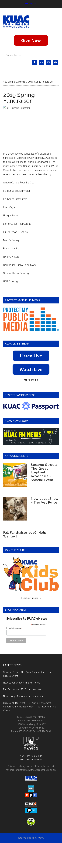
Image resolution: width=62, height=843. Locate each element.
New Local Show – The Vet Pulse (45, 500)
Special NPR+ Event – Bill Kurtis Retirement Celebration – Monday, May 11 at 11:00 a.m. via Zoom (29, 707)
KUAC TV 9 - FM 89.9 (31, 22)
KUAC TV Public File (31, 756)
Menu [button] (33, 4)
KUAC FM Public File (31, 759)
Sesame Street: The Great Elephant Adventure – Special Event (44, 472)
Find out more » (31, 598)
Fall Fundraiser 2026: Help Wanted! (22, 689)
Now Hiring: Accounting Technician (23, 696)
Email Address (14, 628)
